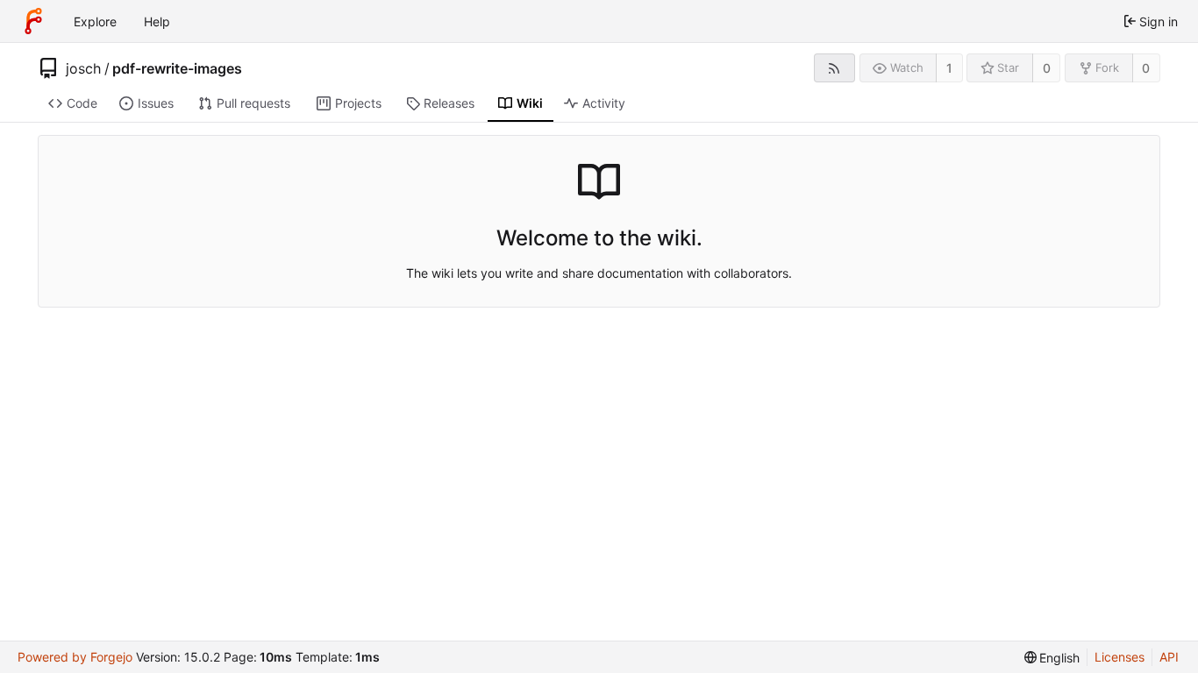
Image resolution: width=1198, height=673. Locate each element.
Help (157, 21)
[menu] (1052, 657)
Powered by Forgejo (75, 656)
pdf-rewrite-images (177, 68)
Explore (95, 21)
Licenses (1120, 656)
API (1169, 656)
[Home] (33, 21)
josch (83, 68)
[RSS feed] (834, 67)
